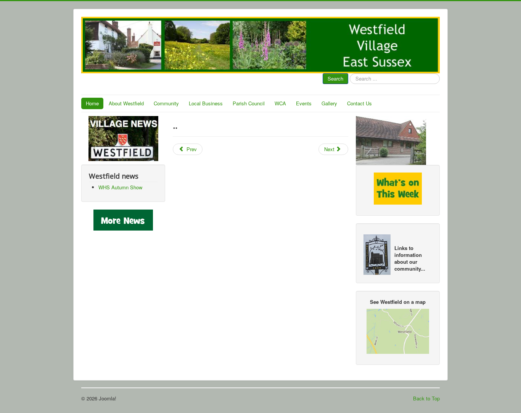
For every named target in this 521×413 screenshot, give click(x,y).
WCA (280, 103)
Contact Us (359, 103)
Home (92, 103)
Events (304, 103)
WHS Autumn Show (120, 187)
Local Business (206, 103)
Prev (191, 149)
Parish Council (249, 103)
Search (335, 78)
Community (166, 103)
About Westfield (126, 103)
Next (330, 149)
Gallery (329, 103)
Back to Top (426, 398)
